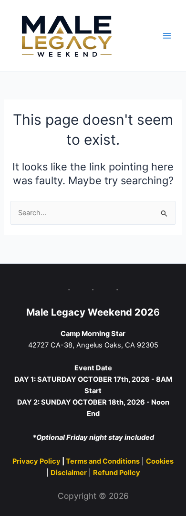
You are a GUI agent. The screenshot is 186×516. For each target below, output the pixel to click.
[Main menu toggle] (166, 35)
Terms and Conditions (103, 461)
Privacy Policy (37, 461)
